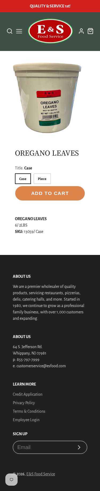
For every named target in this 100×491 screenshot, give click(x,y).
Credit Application (27, 394)
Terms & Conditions (29, 411)
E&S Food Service (40, 474)
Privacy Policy (24, 403)
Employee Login (26, 420)
